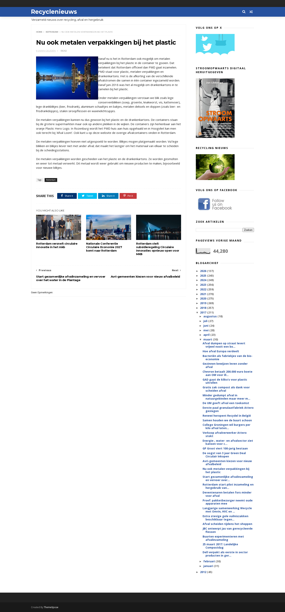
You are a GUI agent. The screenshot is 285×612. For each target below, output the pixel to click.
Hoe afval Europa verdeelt (221, 351)
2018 (203, 308)
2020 (203, 298)
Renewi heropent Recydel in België (227, 415)
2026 (203, 271)
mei (206, 330)
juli (205, 321)
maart (208, 339)
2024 (203, 280)
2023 (203, 285)
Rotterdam (52, 32)
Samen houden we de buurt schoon (227, 420)
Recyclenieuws (54, 11)
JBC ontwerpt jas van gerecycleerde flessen (228, 530)
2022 (203, 289)
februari (209, 561)
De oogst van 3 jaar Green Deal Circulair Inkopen (224, 454)
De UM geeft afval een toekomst (226, 403)
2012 (203, 572)
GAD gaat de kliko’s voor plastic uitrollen (225, 381)
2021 (203, 294)
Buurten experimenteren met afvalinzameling (223, 538)
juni (206, 325)
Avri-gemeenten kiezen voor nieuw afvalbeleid (227, 462)
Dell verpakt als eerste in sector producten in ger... (225, 553)
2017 (203, 312)
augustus (210, 316)
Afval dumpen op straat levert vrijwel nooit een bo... (224, 344)
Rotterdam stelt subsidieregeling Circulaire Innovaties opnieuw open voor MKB (157, 249)
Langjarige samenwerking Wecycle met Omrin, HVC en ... (227, 509)
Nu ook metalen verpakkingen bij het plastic (226, 470)
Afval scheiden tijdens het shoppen (227, 524)
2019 (203, 303)
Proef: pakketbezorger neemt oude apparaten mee (228, 502)
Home (39, 32)
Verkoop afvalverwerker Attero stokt (225, 434)
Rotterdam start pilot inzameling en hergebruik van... (228, 486)
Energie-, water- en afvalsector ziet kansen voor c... (228, 442)
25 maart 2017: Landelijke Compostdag (220, 545)
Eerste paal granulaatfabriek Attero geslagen (228, 409)
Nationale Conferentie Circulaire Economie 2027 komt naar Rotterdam (104, 247)
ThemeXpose (51, 607)
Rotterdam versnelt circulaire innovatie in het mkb (56, 245)
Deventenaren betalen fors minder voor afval (227, 494)
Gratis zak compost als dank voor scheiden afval (226, 388)
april (206, 335)
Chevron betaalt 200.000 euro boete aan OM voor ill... (227, 373)
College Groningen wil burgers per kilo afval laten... (226, 426)
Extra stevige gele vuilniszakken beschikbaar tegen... (225, 517)
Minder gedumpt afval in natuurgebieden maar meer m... (226, 396)
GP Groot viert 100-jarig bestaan (225, 448)
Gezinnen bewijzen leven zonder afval (225, 365)
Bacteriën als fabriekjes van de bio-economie (227, 357)
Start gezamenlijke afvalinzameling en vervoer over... (228, 478)
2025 (203, 275)
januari (208, 566)
